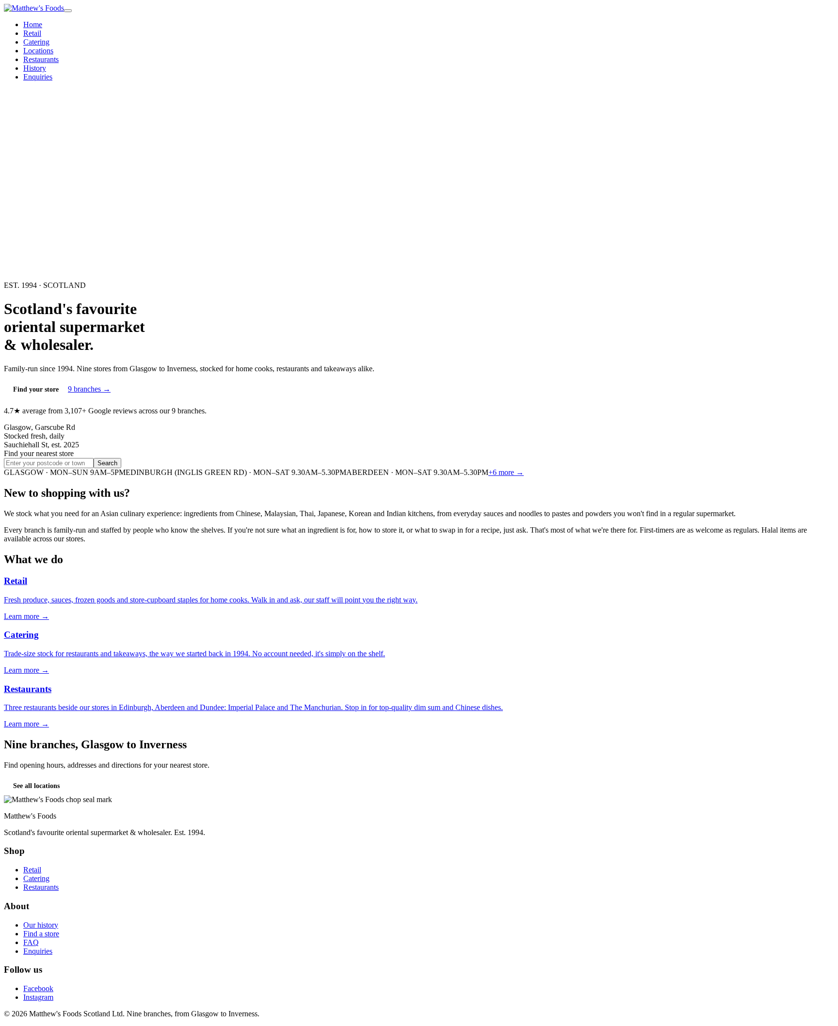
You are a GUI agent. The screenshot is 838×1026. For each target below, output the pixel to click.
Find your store (36, 389)
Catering (36, 42)
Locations (38, 51)
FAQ (31, 942)
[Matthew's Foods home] (34, 8)
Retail (32, 33)
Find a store (41, 934)
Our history (40, 925)
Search (107, 463)
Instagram (38, 997)
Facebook (38, 988)
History (34, 68)
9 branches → (89, 389)
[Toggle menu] (68, 10)
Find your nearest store (39, 453)
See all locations (36, 785)
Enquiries (37, 77)
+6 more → (506, 472)
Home (32, 24)
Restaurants (41, 59)
